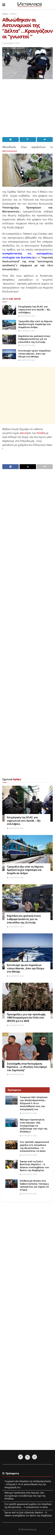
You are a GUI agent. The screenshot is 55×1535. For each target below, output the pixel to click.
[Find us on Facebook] (20, 1457)
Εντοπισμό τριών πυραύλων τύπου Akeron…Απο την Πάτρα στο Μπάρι (34, 353)
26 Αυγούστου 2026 (27, 360)
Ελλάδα (13, 14)
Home (5, 14)
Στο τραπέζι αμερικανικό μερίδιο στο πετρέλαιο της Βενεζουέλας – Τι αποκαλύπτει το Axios (34, 1146)
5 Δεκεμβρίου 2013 (11, 43)
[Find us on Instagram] (34, 1457)
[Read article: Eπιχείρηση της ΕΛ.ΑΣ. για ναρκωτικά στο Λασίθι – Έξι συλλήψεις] (9, 310)
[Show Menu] (3, 4)
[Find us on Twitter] (27, 1457)
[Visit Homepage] (29, 5)
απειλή (24, 433)
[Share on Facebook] (10, 139)
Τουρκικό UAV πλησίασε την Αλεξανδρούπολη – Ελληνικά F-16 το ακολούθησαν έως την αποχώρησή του (34, 1103)
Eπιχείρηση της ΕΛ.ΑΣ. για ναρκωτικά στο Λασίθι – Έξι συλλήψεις (34, 309)
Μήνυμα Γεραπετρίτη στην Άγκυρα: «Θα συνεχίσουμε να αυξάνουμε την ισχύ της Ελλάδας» (33, 1125)
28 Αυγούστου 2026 (27, 316)
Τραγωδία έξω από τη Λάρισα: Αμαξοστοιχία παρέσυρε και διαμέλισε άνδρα (35, 324)
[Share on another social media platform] (45, 139)
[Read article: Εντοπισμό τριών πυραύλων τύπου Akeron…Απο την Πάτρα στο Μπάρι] (9, 354)
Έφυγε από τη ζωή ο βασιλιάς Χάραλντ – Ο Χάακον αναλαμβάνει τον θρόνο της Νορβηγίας (34, 1166)
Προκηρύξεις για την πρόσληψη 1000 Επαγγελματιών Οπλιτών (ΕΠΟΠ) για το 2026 (26, 1018)
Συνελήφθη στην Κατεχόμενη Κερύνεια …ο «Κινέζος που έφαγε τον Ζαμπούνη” (27, 1067)
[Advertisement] (27, 108)
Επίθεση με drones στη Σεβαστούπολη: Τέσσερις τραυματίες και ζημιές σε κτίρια (34, 1185)
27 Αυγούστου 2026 (27, 331)
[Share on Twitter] (28, 139)
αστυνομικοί (9, 151)
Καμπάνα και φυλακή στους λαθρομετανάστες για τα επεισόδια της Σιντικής (34, 339)
